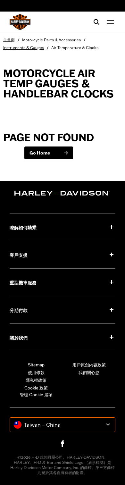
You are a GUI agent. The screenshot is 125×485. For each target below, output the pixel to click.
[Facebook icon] (62, 443)
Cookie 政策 (36, 387)
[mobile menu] (109, 22)
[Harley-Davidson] (62, 193)
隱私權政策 (36, 380)
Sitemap (36, 364)
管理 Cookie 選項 (36, 394)
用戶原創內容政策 (89, 364)
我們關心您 (89, 372)
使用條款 (36, 372)
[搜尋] (96, 22)
